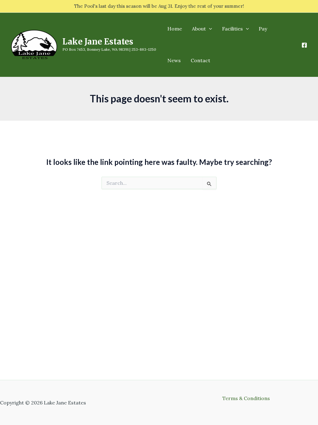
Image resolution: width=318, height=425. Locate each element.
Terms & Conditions (246, 398)
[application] (209, 28)
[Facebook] (304, 45)
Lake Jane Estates (97, 41)
